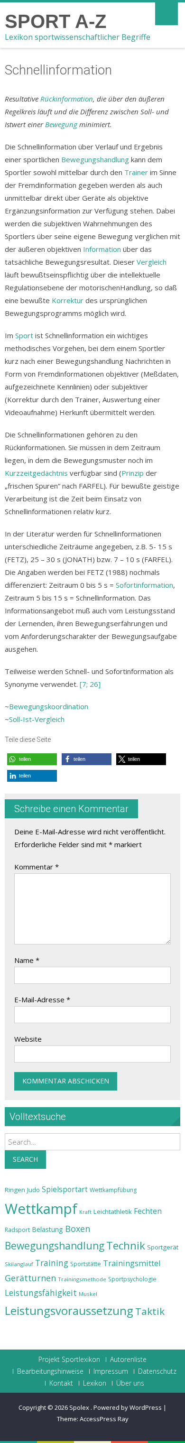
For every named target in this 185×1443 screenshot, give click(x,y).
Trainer (136, 172)
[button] (32, 759)
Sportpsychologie (132, 1279)
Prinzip (132, 473)
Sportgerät (162, 1247)
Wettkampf (41, 1208)
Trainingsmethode (82, 1279)
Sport (24, 335)
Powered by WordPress (127, 1407)
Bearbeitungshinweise (50, 1371)
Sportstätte (85, 1264)
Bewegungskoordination (48, 706)
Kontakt (61, 1383)
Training (51, 1262)
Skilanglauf (19, 1263)
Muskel (88, 1293)
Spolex (80, 1407)
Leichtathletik (112, 1211)
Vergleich (151, 262)
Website (28, 1039)
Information (102, 249)
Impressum (110, 1371)
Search (25, 1159)
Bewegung (61, 124)
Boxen (77, 1228)
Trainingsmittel (132, 1263)
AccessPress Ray (104, 1419)
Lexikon (94, 1383)
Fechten (148, 1211)
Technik (125, 1245)
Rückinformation (66, 98)
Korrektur (67, 300)
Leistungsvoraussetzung (69, 1310)
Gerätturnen (30, 1278)
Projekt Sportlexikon (69, 1359)
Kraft (85, 1212)
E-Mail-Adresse (42, 999)
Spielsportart (65, 1189)
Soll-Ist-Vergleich (37, 719)
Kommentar (36, 866)
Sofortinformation (144, 585)
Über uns (130, 1383)
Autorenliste (128, 1359)
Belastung (47, 1229)
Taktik (150, 1311)
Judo (33, 1189)
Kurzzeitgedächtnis (36, 473)
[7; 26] (90, 684)
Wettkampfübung (113, 1190)
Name (26, 960)
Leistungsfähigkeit (41, 1292)
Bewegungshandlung (95, 159)
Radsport (17, 1230)
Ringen (15, 1189)
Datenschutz (157, 1371)
